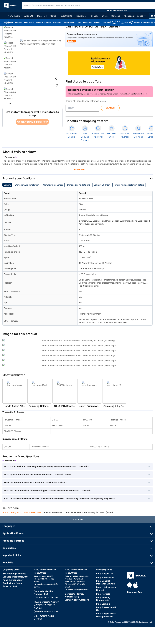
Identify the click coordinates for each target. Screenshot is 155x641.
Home (5, 512)
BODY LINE (57, 425)
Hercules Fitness (118, 420)
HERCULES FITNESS (99, 446)
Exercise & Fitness (32, 512)
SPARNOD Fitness (12, 431)
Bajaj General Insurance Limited (105, 582)
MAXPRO (87, 420)
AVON (86, 425)
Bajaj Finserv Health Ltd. (106, 609)
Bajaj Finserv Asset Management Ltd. (105, 615)
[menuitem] (116, 22)
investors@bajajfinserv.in (78, 589)
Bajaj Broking (103, 604)
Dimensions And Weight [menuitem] (78, 185)
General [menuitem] (7, 185)
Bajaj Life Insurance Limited (106, 588)
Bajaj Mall (15, 512)
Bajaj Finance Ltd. (105, 577)
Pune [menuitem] (114, 24)
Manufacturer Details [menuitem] (53, 185)
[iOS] (135, 585)
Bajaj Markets (103, 594)
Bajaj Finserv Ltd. (105, 573)
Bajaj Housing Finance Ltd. (103, 599)
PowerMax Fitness (12, 420)
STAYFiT (113, 425)
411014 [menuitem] (115, 21)
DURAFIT (56, 420)
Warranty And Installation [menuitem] (27, 185)
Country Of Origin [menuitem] (102, 185)
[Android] (129, 585)
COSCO (7, 425)
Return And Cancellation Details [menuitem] (129, 185)
